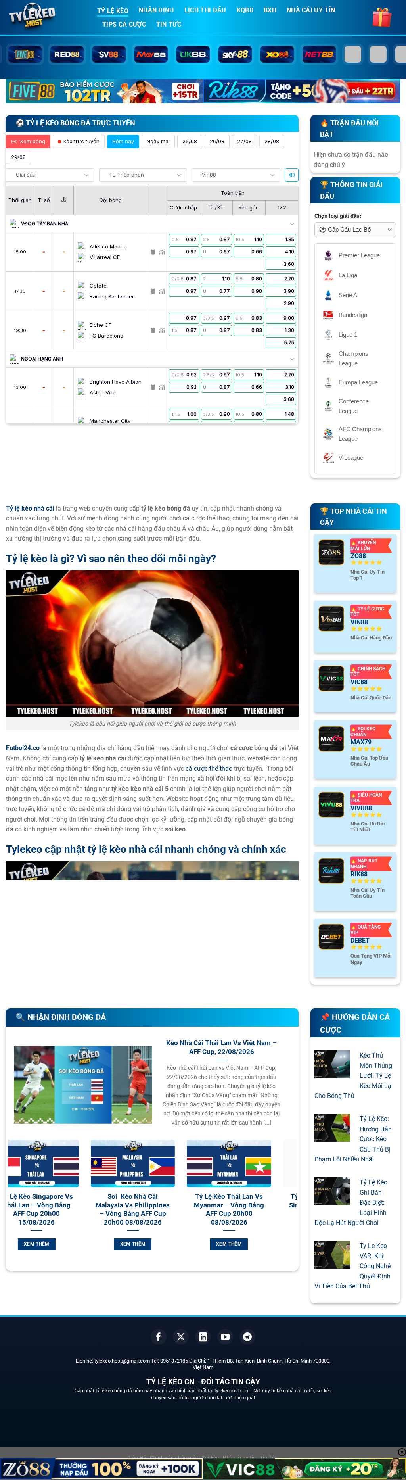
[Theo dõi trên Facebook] (159, 1337)
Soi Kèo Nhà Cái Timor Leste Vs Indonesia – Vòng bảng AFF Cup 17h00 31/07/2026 (158, 1209)
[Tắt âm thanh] (292, 175)
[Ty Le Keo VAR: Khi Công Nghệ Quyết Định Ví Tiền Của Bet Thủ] (332, 1263)
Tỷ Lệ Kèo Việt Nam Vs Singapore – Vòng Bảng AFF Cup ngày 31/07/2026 (61, 1209)
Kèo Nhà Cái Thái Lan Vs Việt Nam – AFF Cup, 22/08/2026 (221, 1047)
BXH (270, 10)
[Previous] (12, 1208)
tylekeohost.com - (233, 1391)
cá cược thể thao (209, 768)
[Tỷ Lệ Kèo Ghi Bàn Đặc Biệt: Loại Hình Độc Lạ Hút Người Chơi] (332, 1200)
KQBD (245, 10)
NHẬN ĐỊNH (156, 10)
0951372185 (174, 1361)
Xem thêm (62, 1244)
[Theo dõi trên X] (181, 1337)
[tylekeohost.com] (45, 18)
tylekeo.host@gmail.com (122, 1361)
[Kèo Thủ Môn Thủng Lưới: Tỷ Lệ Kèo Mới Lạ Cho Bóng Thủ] (332, 1073)
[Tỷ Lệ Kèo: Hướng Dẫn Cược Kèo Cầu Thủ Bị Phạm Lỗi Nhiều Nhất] (332, 1136)
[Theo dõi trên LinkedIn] (203, 1337)
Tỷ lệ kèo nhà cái (30, 508)
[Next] (292, 1208)
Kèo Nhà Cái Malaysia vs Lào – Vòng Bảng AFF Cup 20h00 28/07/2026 (254, 1205)
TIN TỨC (168, 24)
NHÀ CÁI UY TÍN (311, 10)
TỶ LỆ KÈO (112, 11)
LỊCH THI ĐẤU (205, 10)
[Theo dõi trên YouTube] (225, 1337)
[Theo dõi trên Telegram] (247, 1337)
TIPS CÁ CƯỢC (124, 24)
